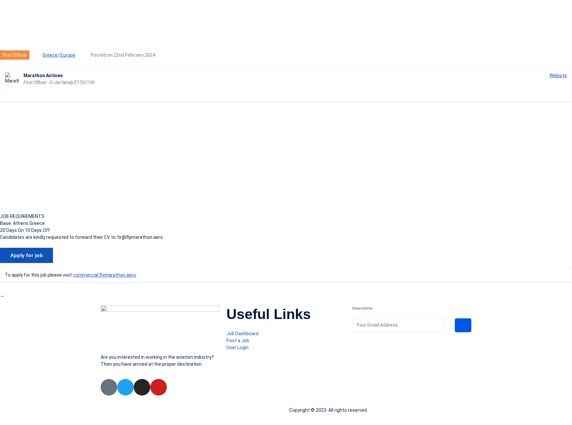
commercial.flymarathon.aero (104, 275)
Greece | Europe (58, 55)
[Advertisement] (286, 157)
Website (558, 75)
